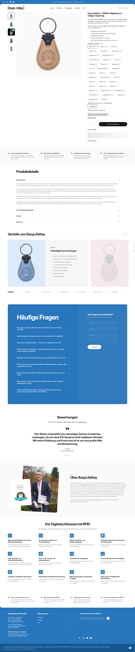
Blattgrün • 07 (92, 73)
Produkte (40, 617)
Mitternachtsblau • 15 (94, 59)
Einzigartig (63, 292)
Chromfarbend (92, 106)
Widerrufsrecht (15, 649)
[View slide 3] (68, 455)
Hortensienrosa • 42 (105, 77)
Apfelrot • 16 (92, 81)
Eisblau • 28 (117, 59)
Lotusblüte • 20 (92, 77)
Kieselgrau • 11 (114, 46)
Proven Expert (97, 499)
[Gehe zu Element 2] (11, 32)
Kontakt (40, 620)
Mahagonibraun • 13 (106, 90)
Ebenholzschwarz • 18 (107, 55)
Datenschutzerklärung (7, 649)
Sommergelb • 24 (93, 99)
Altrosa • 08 (117, 77)
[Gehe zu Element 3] (11, 40)
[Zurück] (50, 2)
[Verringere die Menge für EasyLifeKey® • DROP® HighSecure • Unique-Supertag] (89, 124)
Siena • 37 (91, 68)
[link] (10, 535)
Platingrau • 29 (92, 51)
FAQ (39, 622)
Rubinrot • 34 (92, 86)
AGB (34, 649)
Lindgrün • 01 (113, 73)
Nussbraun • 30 (121, 94)
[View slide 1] (65, 455)
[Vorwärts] (84, 2)
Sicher (27, 292)
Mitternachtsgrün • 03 (103, 68)
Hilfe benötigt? (93, 140)
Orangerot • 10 (104, 64)
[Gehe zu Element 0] (11, 15)
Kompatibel (46, 292)
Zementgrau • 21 (104, 51)
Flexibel (11, 292)
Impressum (21, 649)
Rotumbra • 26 (102, 86)
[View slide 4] (70, 455)
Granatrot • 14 (113, 81)
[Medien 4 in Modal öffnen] (48, 44)
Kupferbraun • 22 (93, 90)
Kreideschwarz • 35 (94, 55)
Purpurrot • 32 (102, 81)
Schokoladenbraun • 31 (108, 94)
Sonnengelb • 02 (116, 64)
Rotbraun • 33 (113, 86)
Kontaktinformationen (28, 649)
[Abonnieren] (108, 618)
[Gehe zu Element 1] (11, 23)
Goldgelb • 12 (104, 99)
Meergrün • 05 (115, 68)
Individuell (97, 292)
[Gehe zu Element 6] (11, 56)
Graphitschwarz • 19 (117, 51)
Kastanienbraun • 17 (94, 94)
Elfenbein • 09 (103, 46)
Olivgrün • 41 (103, 73)
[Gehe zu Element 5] (11, 48)
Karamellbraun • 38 (119, 90)
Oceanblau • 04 (107, 59)
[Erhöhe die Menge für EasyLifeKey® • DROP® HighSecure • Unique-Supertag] (96, 124)
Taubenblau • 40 (93, 64)
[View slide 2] (67, 455)
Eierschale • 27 (92, 46)
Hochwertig (80, 292)
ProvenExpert (82, 422)
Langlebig (114, 292)
